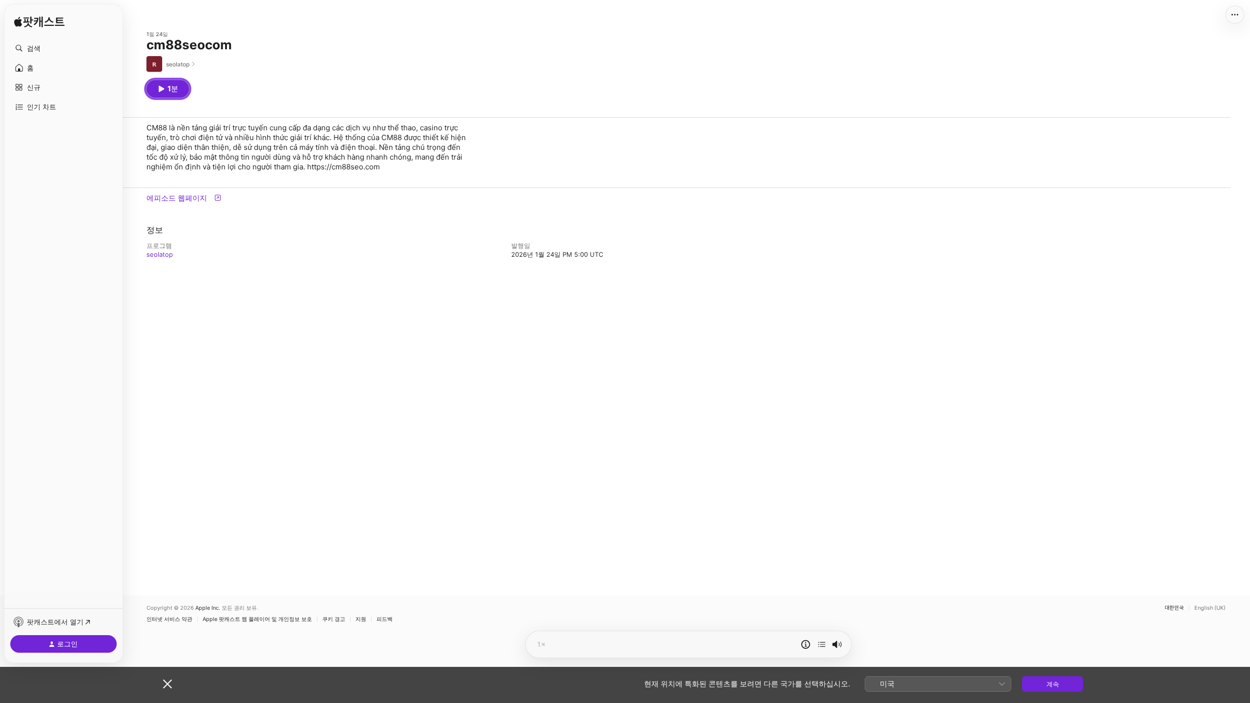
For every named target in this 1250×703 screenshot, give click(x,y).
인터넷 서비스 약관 (169, 619)
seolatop (159, 254)
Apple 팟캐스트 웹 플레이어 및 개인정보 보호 (257, 619)
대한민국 (1174, 608)
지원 (360, 619)
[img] (39, 22)
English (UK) (1210, 608)
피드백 (384, 619)
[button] (63, 48)
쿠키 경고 (333, 619)
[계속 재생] (822, 644)
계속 (1052, 684)
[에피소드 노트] (806, 644)
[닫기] (167, 684)
